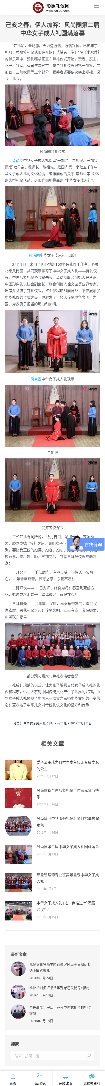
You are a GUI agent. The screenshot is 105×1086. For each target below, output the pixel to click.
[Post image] (18, 770)
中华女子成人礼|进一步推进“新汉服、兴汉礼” (68, 906)
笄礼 (50, 723)
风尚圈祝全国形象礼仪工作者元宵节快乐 (68, 793)
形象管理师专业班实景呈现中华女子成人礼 (68, 878)
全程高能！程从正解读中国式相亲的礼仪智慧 (60, 1010)
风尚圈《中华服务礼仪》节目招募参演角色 (68, 821)
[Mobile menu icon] (96, 7)
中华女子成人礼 (34, 723)
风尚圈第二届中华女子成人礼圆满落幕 (68, 846)
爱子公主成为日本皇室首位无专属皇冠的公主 (68, 765)
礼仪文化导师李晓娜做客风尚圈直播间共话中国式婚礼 (60, 967)
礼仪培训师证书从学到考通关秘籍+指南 (59, 987)
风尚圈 (17, 160)
